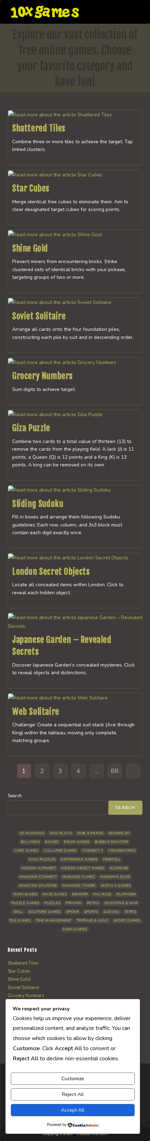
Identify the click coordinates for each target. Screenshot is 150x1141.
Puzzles (52, 903)
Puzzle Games (25, 903)
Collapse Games (60, 850)
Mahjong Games (78, 876)
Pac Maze (102, 894)
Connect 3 (92, 850)
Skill (18, 911)
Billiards (30, 842)
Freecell (112, 859)
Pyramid (74, 903)
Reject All (73, 1094)
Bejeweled (119, 833)
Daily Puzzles (42, 859)
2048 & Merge (90, 833)
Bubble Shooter (112, 842)
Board (52, 842)
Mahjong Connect (38, 876)
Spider (72, 911)
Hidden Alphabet (38, 868)
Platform (126, 894)
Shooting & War (121, 903)
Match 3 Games (116, 885)
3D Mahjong (32, 833)
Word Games (127, 920)
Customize (72, 1078)
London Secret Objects (51, 571)
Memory (80, 894)
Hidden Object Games (82, 868)
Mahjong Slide (115, 876)
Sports (91, 911)
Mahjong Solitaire (38, 885)
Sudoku (111, 911)
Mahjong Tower (79, 885)
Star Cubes (31, 188)
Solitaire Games (44, 911)
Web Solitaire (35, 711)
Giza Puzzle (31, 428)
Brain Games (76, 842)
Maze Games (55, 894)
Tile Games (20, 920)
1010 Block (61, 833)
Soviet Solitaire (39, 316)
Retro (93, 903)
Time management (54, 920)
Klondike (119, 868)
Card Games (26, 850)
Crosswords (121, 850)
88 (115, 771)
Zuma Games (74, 929)
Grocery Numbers (42, 376)
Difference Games (79, 859)
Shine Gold (30, 248)
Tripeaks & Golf (92, 920)
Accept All (72, 1110)
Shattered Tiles (39, 128)
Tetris (130, 911)
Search (15, 796)
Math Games (25, 894)
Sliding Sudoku (37, 504)
